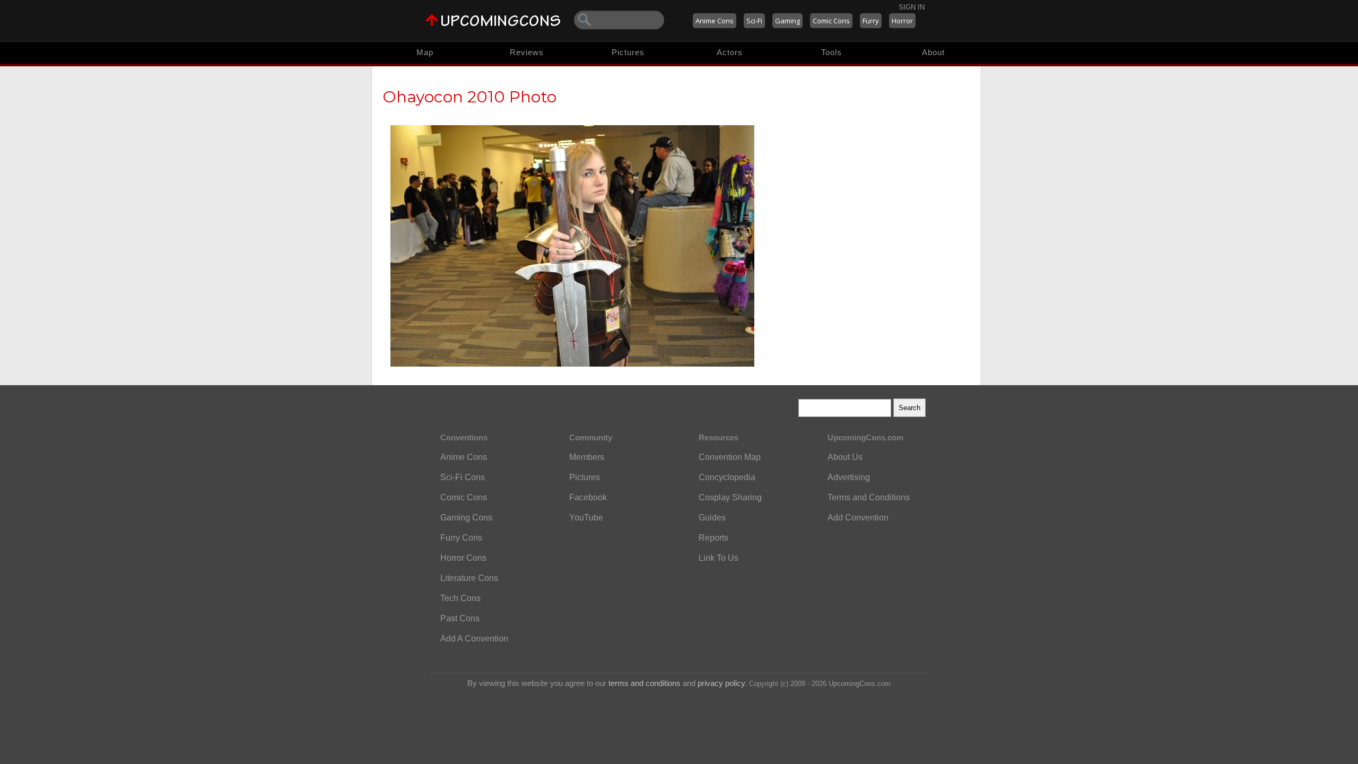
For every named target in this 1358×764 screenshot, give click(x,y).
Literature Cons (469, 578)
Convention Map (730, 457)
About (933, 52)
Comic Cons (831, 20)
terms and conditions (644, 683)
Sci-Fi (754, 20)
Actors (730, 52)
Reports (713, 537)
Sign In (912, 7)
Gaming (787, 20)
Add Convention (858, 517)
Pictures (628, 52)
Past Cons (460, 618)
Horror (902, 20)
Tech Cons (460, 598)
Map (424, 52)
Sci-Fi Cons (462, 477)
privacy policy (721, 683)
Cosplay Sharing (730, 497)
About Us (845, 457)
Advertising (849, 477)
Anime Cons (714, 20)
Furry (871, 20)
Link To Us (718, 557)
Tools (831, 52)
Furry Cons (461, 537)
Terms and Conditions (869, 497)
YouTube (586, 517)
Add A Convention (474, 638)
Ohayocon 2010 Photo (469, 97)
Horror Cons (463, 557)
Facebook (588, 497)
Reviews (527, 52)
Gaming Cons (466, 517)
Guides (712, 517)
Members (586, 457)
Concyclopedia (727, 477)
